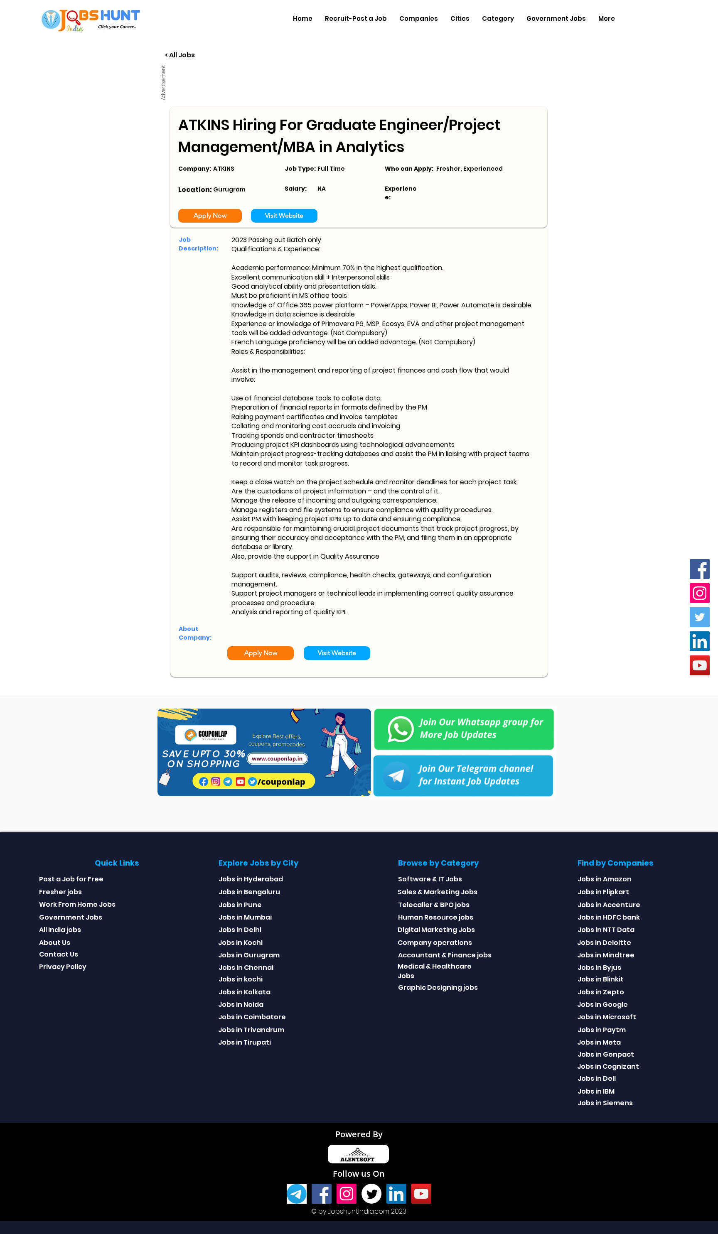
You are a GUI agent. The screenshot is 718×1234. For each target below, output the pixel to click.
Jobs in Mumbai (245, 917)
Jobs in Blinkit (601, 979)
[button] (418, 18)
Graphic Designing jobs (438, 987)
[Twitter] (700, 617)
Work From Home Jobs (77, 904)
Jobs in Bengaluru (249, 892)
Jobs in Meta (599, 1042)
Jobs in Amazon (605, 879)
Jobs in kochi (241, 979)
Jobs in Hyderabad (251, 879)
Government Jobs (70, 917)
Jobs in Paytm (602, 1030)
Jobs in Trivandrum (251, 1030)
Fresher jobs (60, 892)
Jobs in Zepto (601, 992)
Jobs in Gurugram (249, 955)
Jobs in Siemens (605, 1103)
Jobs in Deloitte (604, 942)
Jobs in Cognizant (608, 1066)
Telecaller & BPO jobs (434, 905)
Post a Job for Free (71, 879)
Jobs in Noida (240, 1004)
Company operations (435, 942)
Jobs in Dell (597, 1078)
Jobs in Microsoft (606, 1017)
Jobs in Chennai (246, 967)
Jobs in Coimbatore (252, 1017)
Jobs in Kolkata (244, 992)
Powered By (359, 1134)
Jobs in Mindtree (605, 955)
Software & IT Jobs (430, 879)
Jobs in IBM (596, 1091)
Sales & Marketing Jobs (437, 892)
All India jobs (60, 930)
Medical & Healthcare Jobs (435, 971)
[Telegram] (297, 1194)
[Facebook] (700, 569)
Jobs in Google (602, 1004)
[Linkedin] (700, 641)
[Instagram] (700, 593)
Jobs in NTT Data (606, 930)
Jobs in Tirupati (244, 1042)
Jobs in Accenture (609, 905)
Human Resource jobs (435, 917)
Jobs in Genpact (606, 1054)
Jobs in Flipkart (603, 892)
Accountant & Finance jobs (445, 955)
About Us (54, 942)
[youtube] (700, 665)
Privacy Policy (62, 966)
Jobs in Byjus (599, 967)
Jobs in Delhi (240, 930)
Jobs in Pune (240, 905)
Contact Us (58, 954)
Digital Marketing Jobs (436, 930)
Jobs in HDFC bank (609, 917)
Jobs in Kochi (240, 942)
